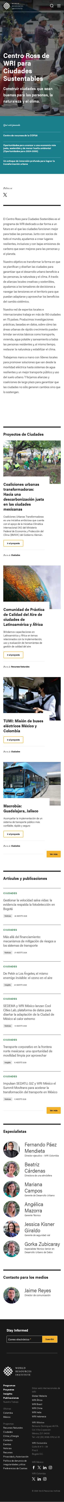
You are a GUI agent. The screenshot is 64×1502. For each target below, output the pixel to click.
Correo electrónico (18, 1339)
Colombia (8, 1412)
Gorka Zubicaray (42, 1243)
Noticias (7, 1448)
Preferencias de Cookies (15, 1468)
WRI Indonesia (39, 1416)
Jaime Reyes (38, 1290)
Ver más (53, 854)
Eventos (7, 1444)
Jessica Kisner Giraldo (39, 1227)
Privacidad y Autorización (16, 1456)
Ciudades (15, 555)
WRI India (37, 1412)
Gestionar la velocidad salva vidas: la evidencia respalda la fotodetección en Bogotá (29, 904)
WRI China (37, 1408)
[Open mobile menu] (59, 5)
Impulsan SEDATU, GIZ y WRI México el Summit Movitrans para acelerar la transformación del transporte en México (30, 1087)
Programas (9, 1385)
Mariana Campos (33, 1187)
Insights (7, 1393)
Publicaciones (11, 1397)
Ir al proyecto (13, 543)
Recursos (7, 1452)
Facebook (33, 1467)
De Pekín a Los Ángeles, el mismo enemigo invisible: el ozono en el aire (27, 975)
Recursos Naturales (20, 666)
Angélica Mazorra (34, 1207)
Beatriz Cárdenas (35, 1167)
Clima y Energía (11, 1436)
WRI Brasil (37, 1404)
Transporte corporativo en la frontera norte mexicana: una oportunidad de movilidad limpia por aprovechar (27, 1051)
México (6, 1416)
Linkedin (44, 1467)
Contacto (7, 1440)
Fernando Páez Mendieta (41, 1147)
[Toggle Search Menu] (51, 6)
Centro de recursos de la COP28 (20, 135)
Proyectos (8, 1389)
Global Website (39, 1395)
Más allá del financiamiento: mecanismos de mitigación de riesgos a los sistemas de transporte (29, 941)
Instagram (50, 1467)
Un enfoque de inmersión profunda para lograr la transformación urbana (29, 162)
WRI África (37, 1400)
